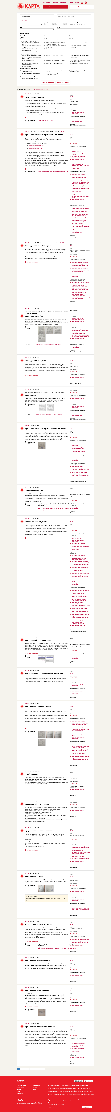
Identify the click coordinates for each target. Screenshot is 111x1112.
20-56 (71, 640)
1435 (71, 360)
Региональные (49, 35)
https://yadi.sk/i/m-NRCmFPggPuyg (36, 145)
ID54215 (62, 242)
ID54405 (27, 771)
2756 (71, 876)
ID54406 (27, 703)
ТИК (21, 27)
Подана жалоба (25, 39)
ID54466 (62, 131)
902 (71, 245)
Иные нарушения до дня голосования (79, 48)
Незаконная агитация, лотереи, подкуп (55, 63)
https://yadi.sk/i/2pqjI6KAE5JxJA (36, 148)
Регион (22, 22)
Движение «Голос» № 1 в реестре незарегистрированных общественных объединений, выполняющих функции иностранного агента (30, 1103)
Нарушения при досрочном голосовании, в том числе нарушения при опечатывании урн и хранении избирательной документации (80, 165)
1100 (71, 134)
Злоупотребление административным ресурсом (30, 43)
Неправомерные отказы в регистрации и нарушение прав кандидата (55, 43)
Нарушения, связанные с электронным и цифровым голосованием (78, 1050)
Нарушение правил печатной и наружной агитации (31, 46)
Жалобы (71, 2)
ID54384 (27, 873)
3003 (71, 706)
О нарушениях (63, 2)
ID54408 (27, 670)
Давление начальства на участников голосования (78, 318)
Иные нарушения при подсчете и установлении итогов (53, 73)
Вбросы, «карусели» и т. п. (28, 60)
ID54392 (27, 827)
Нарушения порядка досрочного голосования (78, 46)
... (33, 1069)
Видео (71, 24)
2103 (71, 490)
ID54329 (27, 987)
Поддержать (81, 7)
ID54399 (27, 801)
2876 (71, 960)
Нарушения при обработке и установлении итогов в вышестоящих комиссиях (79, 622)
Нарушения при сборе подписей (29, 52)
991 (71, 428)
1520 (71, 96)
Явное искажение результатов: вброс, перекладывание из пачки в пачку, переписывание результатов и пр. (80, 227)
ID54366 (27, 921)
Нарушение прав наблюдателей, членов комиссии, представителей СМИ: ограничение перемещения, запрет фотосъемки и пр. (80, 183)
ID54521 (27, 389)
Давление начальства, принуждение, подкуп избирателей (56, 46)
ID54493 (27, 425)
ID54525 (27, 357)
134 (71, 774)
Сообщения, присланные (50, 22)
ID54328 (27, 1023)
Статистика (55, 2)
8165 (71, 673)
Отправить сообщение (55, 6)
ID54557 (27, 131)
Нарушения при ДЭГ (26, 66)
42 (71, 990)
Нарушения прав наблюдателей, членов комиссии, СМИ (79, 56)
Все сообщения (47, 2)
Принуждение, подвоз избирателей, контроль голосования (30, 63)
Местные (72, 35)
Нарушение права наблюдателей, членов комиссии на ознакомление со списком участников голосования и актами (80, 189)
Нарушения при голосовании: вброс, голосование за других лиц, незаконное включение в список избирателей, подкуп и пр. (80, 576)
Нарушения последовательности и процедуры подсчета (30, 70)
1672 (71, 830)
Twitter (34, 1089)
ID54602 (27, 94)
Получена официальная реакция (53, 39)
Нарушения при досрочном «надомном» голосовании (78, 157)
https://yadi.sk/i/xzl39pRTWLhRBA (36, 150)
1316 (71, 924)
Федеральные (25, 35)
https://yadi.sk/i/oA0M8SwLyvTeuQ (37, 147)
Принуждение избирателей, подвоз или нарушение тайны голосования (80, 335)
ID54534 (27, 308)
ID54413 (27, 637)
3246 (71, 1026)
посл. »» (42, 1069)
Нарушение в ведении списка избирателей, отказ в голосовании (80, 60)
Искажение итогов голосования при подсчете (54, 70)
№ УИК (58, 27)
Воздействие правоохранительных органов (56, 48)
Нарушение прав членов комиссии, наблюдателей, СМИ (30, 49)
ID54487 (27, 487)
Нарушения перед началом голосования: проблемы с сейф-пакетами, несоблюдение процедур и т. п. (32, 57)
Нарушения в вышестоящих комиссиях (31, 73)
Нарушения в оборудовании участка (54, 55)
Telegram (34, 1087)
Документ (83, 24)
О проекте (76, 2)
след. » (37, 1069)
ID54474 (27, 518)
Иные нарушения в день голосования (79, 63)
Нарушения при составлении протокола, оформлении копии (79, 70)
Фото (77, 24)
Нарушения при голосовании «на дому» (55, 60)
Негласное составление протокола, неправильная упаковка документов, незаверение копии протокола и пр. (80, 617)
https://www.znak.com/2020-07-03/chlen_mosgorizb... (49, 414)
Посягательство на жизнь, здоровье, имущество (30, 79)
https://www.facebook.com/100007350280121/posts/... (49, 344)
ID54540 (27, 242)
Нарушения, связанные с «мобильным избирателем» (78, 1042)
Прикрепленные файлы (74, 22)
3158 (71, 521)
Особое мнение (74, 39)
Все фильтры (24, 20)
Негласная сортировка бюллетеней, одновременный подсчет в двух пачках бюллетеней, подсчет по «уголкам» (81, 221)
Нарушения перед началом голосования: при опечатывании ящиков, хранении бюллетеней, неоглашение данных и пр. (80, 177)
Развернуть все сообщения (42, 89)
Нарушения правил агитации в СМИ (78, 42)
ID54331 (27, 957)
